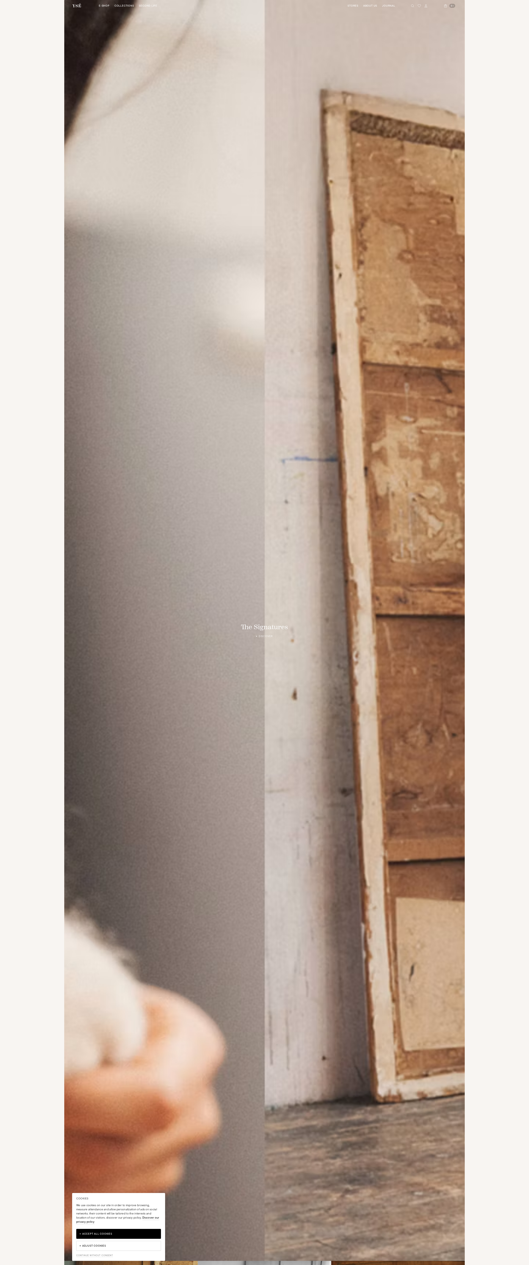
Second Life (148, 6)
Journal (388, 6)
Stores (353, 6)
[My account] (426, 5)
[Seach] (412, 5)
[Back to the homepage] (76, 5)
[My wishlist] (419, 5)
